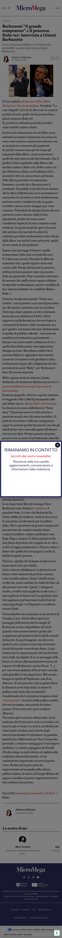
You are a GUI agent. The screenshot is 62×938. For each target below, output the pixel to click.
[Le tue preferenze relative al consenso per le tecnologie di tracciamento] (57, 933)
